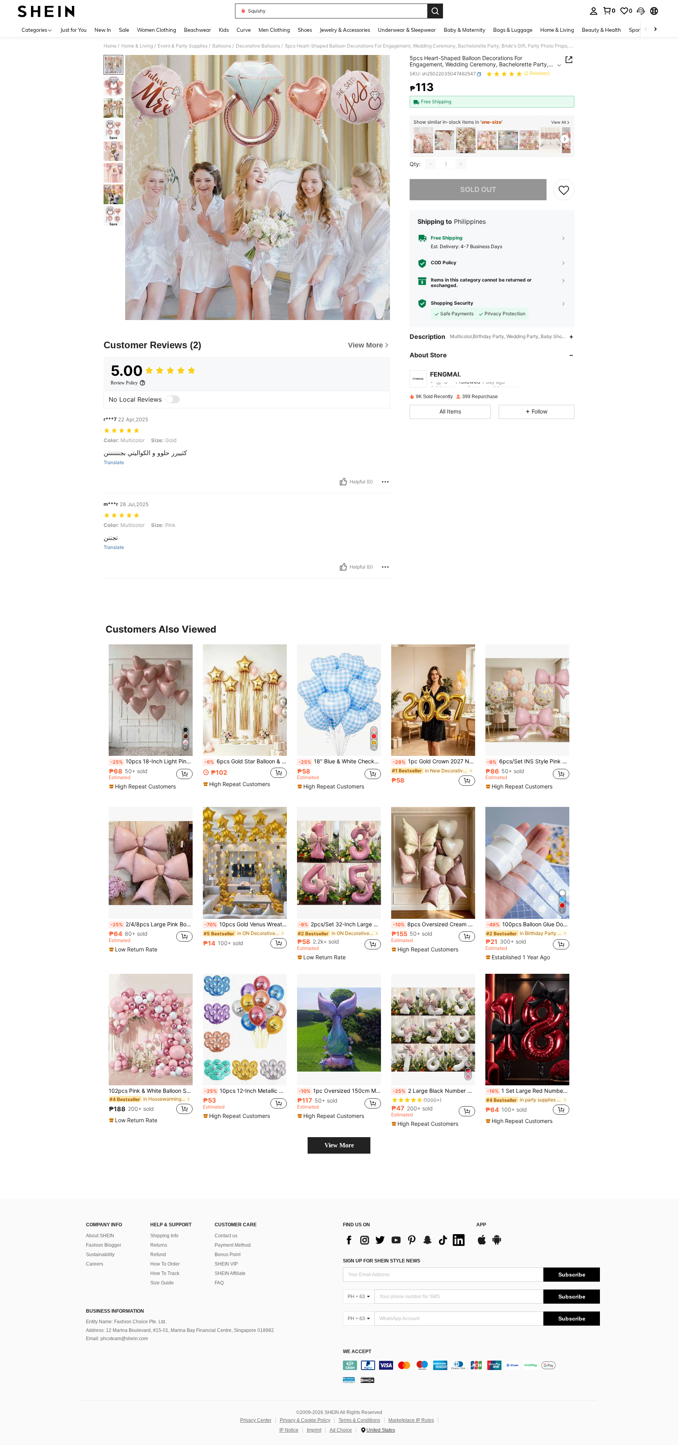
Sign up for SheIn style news (381, 1261)
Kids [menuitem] (224, 30)
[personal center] (593, 11)
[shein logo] (46, 11)
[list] (405, 1240)
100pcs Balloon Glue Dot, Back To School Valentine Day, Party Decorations (528, 924)
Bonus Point (228, 1254)
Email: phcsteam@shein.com (117, 1338)
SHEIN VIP (226, 1264)
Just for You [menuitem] (73, 30)
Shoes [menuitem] (305, 30)
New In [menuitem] (103, 30)
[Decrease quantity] (431, 164)
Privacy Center (256, 1420)
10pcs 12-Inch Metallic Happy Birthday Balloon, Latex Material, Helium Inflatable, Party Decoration (245, 1091)
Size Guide (162, 1283)
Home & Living (137, 46)
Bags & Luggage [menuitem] (512, 30)
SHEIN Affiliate (230, 1273)
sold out (478, 190)
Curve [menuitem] (244, 30)
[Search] (435, 11)
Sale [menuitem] (124, 30)
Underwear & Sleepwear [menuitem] (407, 30)
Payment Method (233, 1245)
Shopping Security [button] (452, 303)
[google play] (496, 1243)
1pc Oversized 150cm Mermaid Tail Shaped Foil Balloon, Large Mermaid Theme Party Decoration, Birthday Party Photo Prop (340, 1091)
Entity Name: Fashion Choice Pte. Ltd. (126, 1321)
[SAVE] (563, 189)
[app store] (481, 1243)
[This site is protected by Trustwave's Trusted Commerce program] (349, 1380)
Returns (158, 1245)
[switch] (173, 399)
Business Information (115, 1311)
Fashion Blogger (103, 1245)
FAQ (219, 1283)
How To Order (165, 1264)
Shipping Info (164, 1235)
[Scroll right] (655, 29)
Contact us (226, 1235)
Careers (94, 1264)
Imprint (314, 1430)
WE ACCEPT (357, 1351)
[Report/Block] (385, 482)
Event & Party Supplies (183, 46)
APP (481, 1224)
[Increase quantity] (461, 164)
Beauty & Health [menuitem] (601, 30)
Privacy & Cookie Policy (305, 1420)
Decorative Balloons (258, 46)
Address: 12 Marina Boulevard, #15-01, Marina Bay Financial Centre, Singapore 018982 (180, 1330)
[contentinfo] (471, 1365)
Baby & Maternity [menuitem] (464, 30)
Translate (114, 462)
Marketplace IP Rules (411, 1420)
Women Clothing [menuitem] (156, 30)
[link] (609, 10)
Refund (158, 1254)
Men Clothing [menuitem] (274, 30)
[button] (640, 11)
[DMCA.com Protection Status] (367, 1380)
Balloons (221, 46)
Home (110, 46)
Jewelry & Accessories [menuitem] (345, 30)
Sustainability (100, 1254)
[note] (143, 786)
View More (339, 1145)
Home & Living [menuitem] (557, 30)
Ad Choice (341, 1430)
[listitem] (423, 140)
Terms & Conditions (359, 1420)
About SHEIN (100, 1235)
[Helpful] (343, 482)
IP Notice (289, 1430)
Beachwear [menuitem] (197, 30)
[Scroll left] (646, 29)
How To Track (164, 1273)
